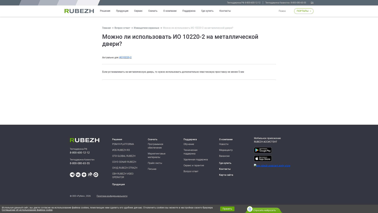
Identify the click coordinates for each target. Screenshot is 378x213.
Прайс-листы (155, 163)
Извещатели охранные (146, 27)
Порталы (303, 11)
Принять (227, 208)
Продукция (118, 184)
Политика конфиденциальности (112, 196)
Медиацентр (226, 150)
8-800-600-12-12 (252, 2)
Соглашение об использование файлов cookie (27, 210)
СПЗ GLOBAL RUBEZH (123, 156)
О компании (169, 10)
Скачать (152, 10)
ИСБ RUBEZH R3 (121, 150)
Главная (106, 27)
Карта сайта (226, 175)
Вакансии (224, 156)
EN (312, 2)
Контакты (225, 10)
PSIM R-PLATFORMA (123, 144)
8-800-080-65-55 (298, 2)
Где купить (207, 10)
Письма (152, 169)
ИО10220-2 (125, 57)
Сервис (138, 10)
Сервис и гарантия (194, 165)
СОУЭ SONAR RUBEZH (124, 161)
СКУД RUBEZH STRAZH (124, 167)
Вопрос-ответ (122, 27)
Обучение (189, 144)
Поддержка (188, 10)
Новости (223, 144)
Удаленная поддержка (196, 159)
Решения (105, 10)
